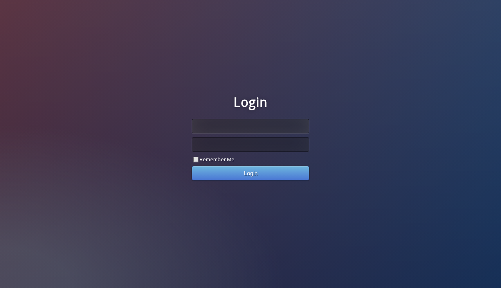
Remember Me (217, 159)
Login (251, 173)
